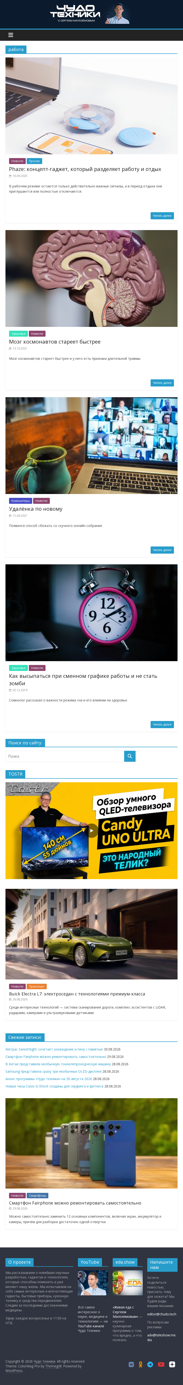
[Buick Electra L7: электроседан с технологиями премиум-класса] (91, 891)
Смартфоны (37, 1196)
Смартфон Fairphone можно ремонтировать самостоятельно (55, 1056)
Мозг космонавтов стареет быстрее (55, 341)
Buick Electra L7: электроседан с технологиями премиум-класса (77, 994)
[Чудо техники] (91, 5)
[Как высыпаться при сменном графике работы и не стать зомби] (91, 567)
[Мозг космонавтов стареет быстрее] (91, 233)
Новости (17, 161)
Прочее (34, 161)
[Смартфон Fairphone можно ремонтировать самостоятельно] (91, 1100)
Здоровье (18, 334)
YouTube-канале (91, 1326)
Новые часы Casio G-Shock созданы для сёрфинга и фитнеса (54, 1086)
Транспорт (36, 986)
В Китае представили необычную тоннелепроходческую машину (58, 1064)
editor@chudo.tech (161, 1314)
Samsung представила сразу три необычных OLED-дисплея (53, 1071)
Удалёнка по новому (35, 508)
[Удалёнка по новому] (91, 400)
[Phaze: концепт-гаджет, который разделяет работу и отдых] (91, 60)
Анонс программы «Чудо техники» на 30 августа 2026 (48, 1078)
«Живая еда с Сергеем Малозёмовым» (125, 1312)
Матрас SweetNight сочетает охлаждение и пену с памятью (54, 1049)
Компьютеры (20, 501)
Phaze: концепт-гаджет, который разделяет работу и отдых (85, 168)
